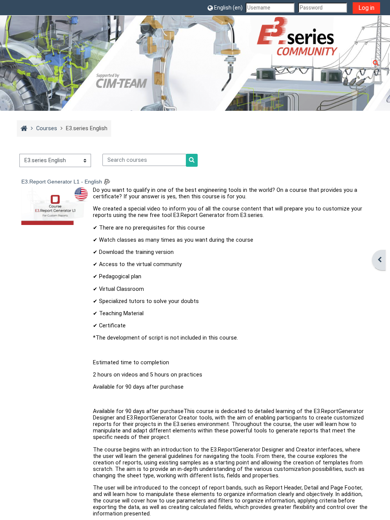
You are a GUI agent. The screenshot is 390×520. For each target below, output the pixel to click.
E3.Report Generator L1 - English (61, 182)
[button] (225, 7)
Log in (366, 7)
